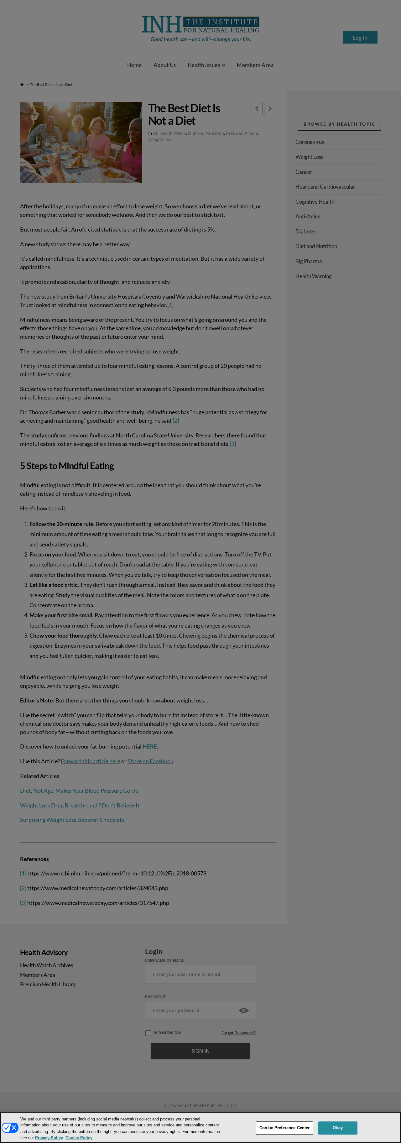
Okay (338, 1127)
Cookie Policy (78, 1137)
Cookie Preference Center (284, 1127)
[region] (200, 1127)
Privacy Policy (49, 1137)
